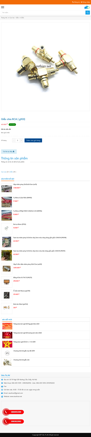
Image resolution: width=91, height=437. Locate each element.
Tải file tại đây (8, 152)
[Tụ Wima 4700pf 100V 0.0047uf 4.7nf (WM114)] (6, 215)
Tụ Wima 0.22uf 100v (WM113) (22, 198)
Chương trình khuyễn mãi (21, 360)
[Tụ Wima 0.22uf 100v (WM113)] (6, 202)
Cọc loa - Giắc (14, 18)
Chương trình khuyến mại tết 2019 (24, 351)
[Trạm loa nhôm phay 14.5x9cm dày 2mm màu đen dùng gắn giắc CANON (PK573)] (6, 255)
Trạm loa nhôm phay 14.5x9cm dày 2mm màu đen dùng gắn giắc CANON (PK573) (39, 251)
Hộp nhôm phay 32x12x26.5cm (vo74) (25, 184)
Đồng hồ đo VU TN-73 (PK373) (22, 277)
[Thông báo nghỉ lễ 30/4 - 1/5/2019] (7, 344)
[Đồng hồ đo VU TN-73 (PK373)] (6, 281)
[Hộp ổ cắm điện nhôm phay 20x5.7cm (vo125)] (6, 268)
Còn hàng (12, 124)
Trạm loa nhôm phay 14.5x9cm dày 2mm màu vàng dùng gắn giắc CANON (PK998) (39, 237)
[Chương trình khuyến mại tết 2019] (7, 353)
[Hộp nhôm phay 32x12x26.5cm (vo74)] (6, 188)
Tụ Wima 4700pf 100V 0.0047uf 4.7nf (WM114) (27, 211)
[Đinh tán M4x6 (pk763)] (6, 308)
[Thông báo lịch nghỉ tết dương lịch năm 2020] (7, 335)
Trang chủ (4, 18)
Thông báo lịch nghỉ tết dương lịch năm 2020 (27, 333)
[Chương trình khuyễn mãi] (7, 362)
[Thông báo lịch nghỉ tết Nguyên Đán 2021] (7, 326)
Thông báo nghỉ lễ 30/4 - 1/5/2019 (24, 342)
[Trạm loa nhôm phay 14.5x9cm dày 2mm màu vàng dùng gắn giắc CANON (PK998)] (6, 242)
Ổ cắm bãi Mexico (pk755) (21, 291)
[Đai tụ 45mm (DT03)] (6, 228)
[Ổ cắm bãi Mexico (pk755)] (6, 295)
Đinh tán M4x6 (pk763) (20, 304)
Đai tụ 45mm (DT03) (19, 224)
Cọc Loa (5, 172)
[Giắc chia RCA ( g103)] (45, 66)
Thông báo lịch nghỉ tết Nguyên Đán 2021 (26, 324)
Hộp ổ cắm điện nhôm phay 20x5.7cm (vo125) (27, 264)
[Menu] (2, 7)
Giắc (22, 18)
